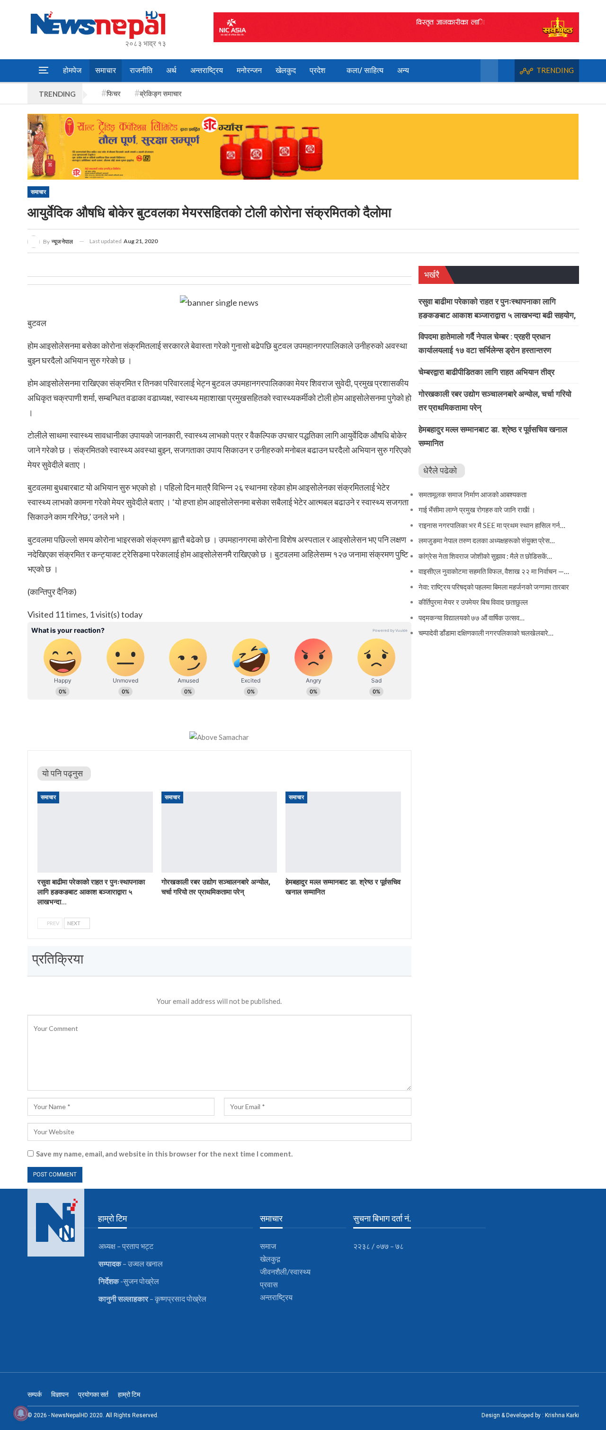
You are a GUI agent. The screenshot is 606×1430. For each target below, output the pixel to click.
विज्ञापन (60, 1394)
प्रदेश (317, 70)
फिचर (114, 93)
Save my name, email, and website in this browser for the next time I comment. (164, 1153)
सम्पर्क (34, 1394)
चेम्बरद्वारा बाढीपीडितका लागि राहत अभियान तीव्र (486, 372)
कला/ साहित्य (365, 70)
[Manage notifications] (20, 1413)
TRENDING (555, 70)
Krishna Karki (562, 1415)
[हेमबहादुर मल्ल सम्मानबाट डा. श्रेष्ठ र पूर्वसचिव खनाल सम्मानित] (343, 832)
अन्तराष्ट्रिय (206, 70)
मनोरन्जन (249, 70)
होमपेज (72, 70)
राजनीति (141, 70)
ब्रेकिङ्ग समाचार (161, 93)
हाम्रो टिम (129, 1394)
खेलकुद (286, 70)
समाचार (105, 70)
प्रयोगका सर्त (93, 1394)
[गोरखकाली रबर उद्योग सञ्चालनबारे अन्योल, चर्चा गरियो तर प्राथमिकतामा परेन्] (219, 832)
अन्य (403, 70)
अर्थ (171, 70)
